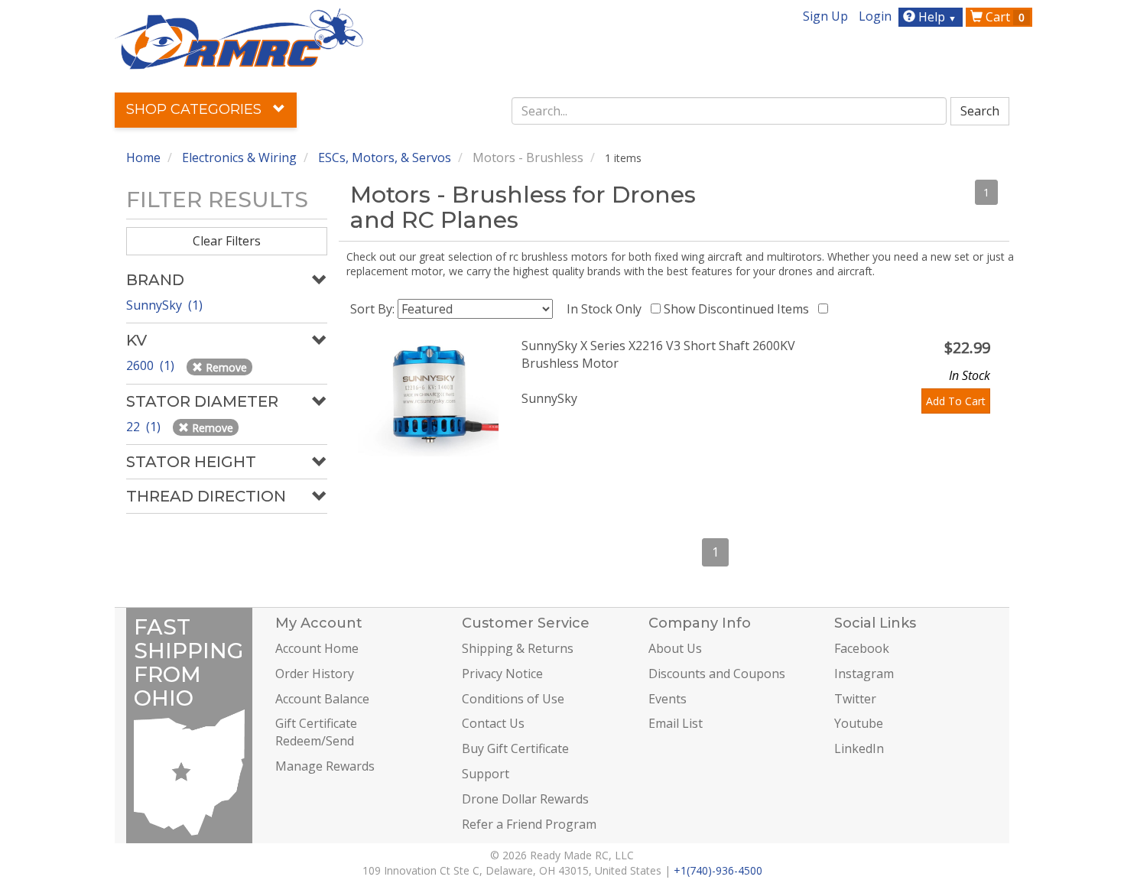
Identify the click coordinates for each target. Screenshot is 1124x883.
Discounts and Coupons (716, 673)
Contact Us (493, 723)
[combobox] (729, 111)
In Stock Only (607, 308)
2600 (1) (151, 365)
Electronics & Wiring (239, 157)
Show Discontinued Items (739, 308)
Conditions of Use (513, 698)
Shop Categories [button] (195, 109)
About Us (675, 648)
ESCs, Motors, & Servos (384, 157)
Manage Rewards (325, 766)
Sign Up (825, 16)
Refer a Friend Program (529, 824)
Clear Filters (227, 240)
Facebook (861, 648)
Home (143, 157)
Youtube (858, 723)
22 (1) (145, 426)
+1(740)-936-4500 (718, 870)
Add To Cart (956, 401)
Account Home (317, 648)
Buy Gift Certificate (515, 748)
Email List (675, 723)
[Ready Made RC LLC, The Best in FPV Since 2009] (239, 37)
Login (875, 16)
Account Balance (322, 698)
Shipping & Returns (517, 648)
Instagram (864, 673)
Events (667, 698)
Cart (1004, 16)
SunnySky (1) (164, 305)
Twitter (855, 698)
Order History (314, 673)
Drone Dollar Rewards (525, 798)
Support (485, 773)
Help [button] (936, 16)
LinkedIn (859, 748)
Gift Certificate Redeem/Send (316, 732)
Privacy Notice (502, 673)
